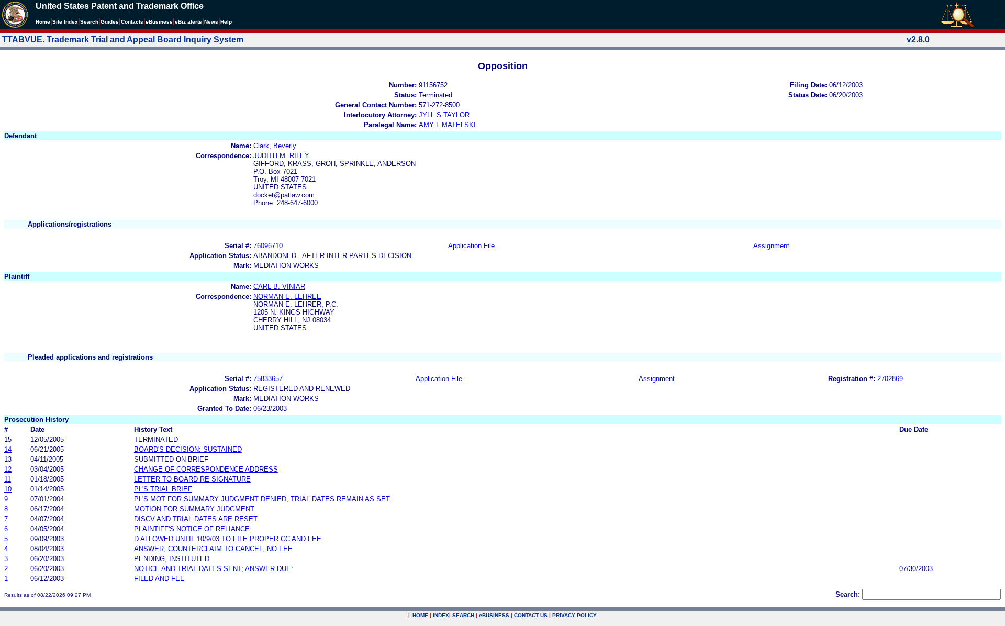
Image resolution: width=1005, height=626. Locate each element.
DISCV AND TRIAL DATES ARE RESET (196, 519)
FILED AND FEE (159, 579)
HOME (420, 615)
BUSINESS (494, 615)
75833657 (268, 379)
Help (226, 22)
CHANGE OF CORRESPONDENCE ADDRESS (206, 469)
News (211, 22)
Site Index (65, 22)
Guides (109, 22)
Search (89, 22)
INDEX (441, 615)
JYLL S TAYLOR (444, 115)
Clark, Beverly (274, 146)
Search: (847, 594)
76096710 (268, 246)
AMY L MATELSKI (447, 125)
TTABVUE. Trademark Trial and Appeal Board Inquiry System (122, 39)
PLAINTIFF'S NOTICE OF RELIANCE (192, 529)
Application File (471, 246)
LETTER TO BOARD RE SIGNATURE (192, 479)
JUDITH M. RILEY (281, 156)
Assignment (771, 246)
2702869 (890, 379)
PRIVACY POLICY (574, 615)
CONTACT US (531, 615)
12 (8, 469)
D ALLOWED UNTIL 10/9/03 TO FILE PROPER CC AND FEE (227, 539)
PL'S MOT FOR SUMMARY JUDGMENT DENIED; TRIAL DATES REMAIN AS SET (262, 499)
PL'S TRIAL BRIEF (163, 489)
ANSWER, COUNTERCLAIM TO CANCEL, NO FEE (213, 549)
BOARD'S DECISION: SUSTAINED (188, 449)
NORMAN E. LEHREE (287, 296)
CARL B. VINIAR (279, 286)
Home (43, 22)
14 (8, 449)
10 (8, 489)
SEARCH (463, 615)
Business (159, 22)
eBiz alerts (188, 22)
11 (7, 479)
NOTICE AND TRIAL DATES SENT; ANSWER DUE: (213, 569)
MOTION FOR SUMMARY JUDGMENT (194, 509)
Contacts (132, 22)
